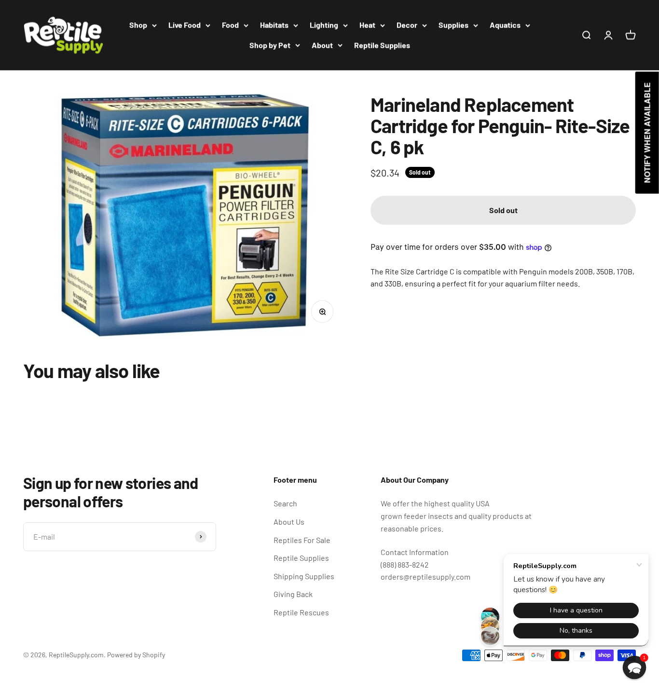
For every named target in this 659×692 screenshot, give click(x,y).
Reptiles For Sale (302, 539)
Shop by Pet (269, 45)
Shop (138, 24)
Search (285, 503)
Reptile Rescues (301, 612)
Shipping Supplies (304, 576)
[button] (634, 667)
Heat (367, 24)
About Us (289, 521)
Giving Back (293, 593)
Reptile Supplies (382, 45)
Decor (407, 24)
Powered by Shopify (136, 655)
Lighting (324, 24)
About (322, 45)
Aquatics (505, 24)
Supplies (453, 24)
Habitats (274, 24)
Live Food (184, 24)
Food (230, 24)
